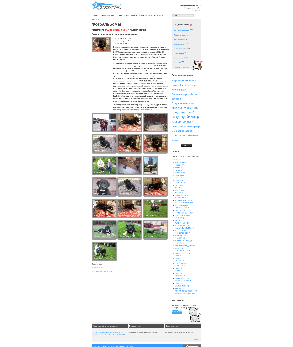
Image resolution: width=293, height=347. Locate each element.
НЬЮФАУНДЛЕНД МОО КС (185, 246)
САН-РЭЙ (178, 268)
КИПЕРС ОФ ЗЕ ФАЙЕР (184, 213)
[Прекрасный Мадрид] (150, 165)
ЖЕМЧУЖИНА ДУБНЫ (183, 200)
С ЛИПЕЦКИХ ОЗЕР (182, 266)
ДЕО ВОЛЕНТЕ (180, 190)
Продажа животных (181, 35)
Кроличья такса (179, 135)
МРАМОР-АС (180, 238)
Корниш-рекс (179, 89)
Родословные (179, 53)
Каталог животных (180, 40)
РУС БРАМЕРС (180, 263)
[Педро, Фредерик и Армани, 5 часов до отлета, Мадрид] (104, 165)
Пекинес (176, 85)
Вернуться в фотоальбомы (102, 271)
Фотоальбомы (179, 44)
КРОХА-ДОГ (179, 220)
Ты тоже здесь (196, 10)
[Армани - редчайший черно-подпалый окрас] (104, 144)
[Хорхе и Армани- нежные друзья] (155, 122)
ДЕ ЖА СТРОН (180, 188)
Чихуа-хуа (179, 117)
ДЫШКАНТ (179, 193)
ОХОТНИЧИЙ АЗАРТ (183, 251)
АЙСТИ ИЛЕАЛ (180, 162)
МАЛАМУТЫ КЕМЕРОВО (184, 228)
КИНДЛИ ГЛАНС (181, 210)
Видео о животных (181, 49)
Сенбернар (178, 131)
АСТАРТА (178, 170)
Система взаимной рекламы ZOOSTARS (189, 339)
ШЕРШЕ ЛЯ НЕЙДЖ (182, 286)
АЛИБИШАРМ (180, 165)
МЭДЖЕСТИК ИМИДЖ (183, 241)
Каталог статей (179, 58)
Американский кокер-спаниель (105, 326)
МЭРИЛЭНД (179, 243)
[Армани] (130, 122)
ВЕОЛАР (178, 178)
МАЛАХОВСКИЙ (181, 230)
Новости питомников (181, 67)
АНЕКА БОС (179, 168)
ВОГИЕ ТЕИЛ (180, 183)
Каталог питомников (181, 30)
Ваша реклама (135, 326)
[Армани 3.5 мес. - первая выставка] (104, 251)
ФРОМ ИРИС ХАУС (182, 278)
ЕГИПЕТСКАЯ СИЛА (182, 195)
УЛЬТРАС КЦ (180, 276)
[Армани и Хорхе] (155, 230)
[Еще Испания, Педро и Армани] (104, 122)
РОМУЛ (178, 258)
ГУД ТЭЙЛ (179, 185)
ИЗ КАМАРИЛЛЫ (181, 205)
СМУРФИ (178, 273)
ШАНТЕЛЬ (179, 283)
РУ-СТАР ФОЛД (181, 261)
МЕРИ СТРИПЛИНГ (182, 233)
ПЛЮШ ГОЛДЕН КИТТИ (184, 253)
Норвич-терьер (191, 126)
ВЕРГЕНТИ (179, 180)
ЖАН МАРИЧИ (180, 198)
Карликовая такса (189, 85)
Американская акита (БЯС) (184, 81)
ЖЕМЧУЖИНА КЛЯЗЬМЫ (184, 203)
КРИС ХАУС (179, 218)
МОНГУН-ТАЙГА (181, 235)
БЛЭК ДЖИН (179, 175)
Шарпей (189, 131)
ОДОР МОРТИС (181, 248)
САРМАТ (178, 271)
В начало (96, 19)
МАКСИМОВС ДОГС (182, 225)
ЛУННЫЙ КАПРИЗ (182, 223)
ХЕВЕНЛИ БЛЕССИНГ (183, 281)
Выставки (177, 62)
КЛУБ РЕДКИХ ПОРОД (183, 215)
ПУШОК (178, 256)
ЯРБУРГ (178, 288)
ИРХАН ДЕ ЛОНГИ (182, 208)
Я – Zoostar (106, 6)
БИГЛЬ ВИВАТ (180, 173)
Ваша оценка (97, 264)
